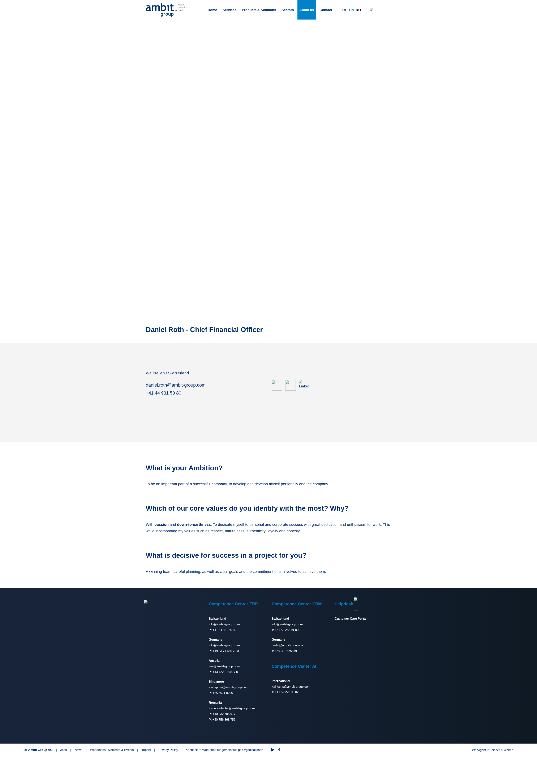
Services (229, 10)
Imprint (146, 750)
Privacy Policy (168, 750)
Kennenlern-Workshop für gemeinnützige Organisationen (224, 750)
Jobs (63, 750)
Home (212, 10)
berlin (275, 645)
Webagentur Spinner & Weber (492, 750)
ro (358, 10)
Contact (325, 10)
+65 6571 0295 (222, 693)
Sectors (288, 10)
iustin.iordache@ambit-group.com (232, 708)
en (351, 10)
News (78, 750)
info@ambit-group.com (224, 624)
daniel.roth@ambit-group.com (176, 385)
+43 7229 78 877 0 (225, 672)
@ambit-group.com (292, 645)
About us (306, 10)
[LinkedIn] (306, 385)
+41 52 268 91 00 (286, 630)
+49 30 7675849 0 (287, 651)
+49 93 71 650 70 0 (225, 651)
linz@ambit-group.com (224, 666)
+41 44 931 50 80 (163, 393)
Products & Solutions (259, 10)
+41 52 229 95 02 (286, 692)
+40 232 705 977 (223, 714)
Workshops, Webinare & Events (112, 750)
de (344, 10)
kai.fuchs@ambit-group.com (291, 686)
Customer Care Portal (350, 618)
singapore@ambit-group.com (229, 687)
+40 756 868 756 (223, 719)
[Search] (372, 9)
